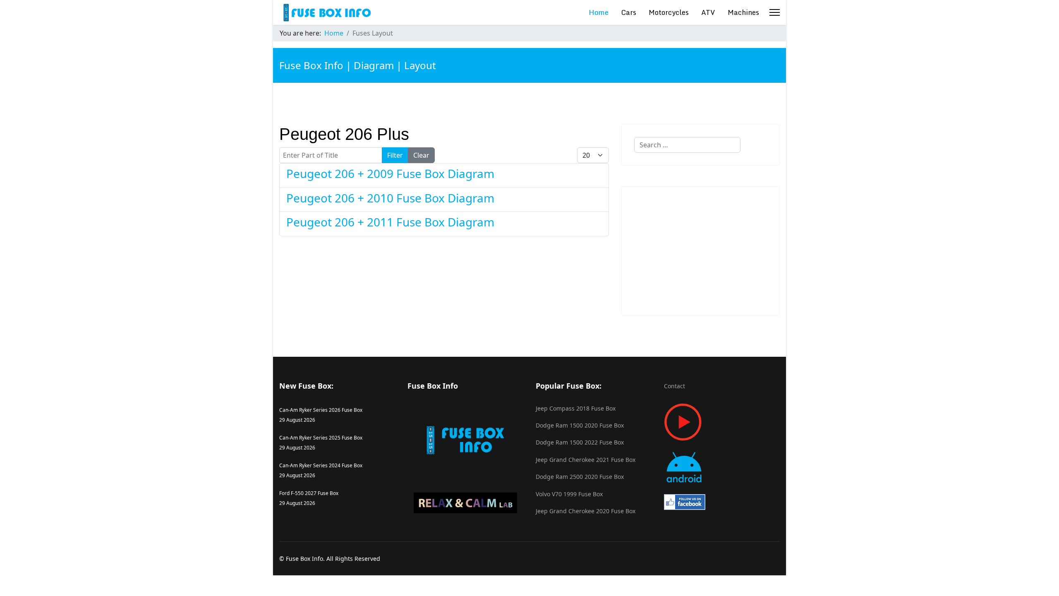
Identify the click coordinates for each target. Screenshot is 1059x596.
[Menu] (774, 12)
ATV (708, 12)
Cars (628, 12)
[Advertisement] (700, 251)
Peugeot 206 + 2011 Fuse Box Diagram (390, 222)
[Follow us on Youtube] (722, 422)
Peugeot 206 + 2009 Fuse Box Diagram (390, 173)
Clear (421, 155)
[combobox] (687, 145)
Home (599, 12)
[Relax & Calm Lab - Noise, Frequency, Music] (465, 503)
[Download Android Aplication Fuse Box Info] (722, 467)
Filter (395, 155)
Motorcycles (669, 12)
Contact (674, 386)
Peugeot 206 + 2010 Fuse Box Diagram (390, 198)
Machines (743, 12)
